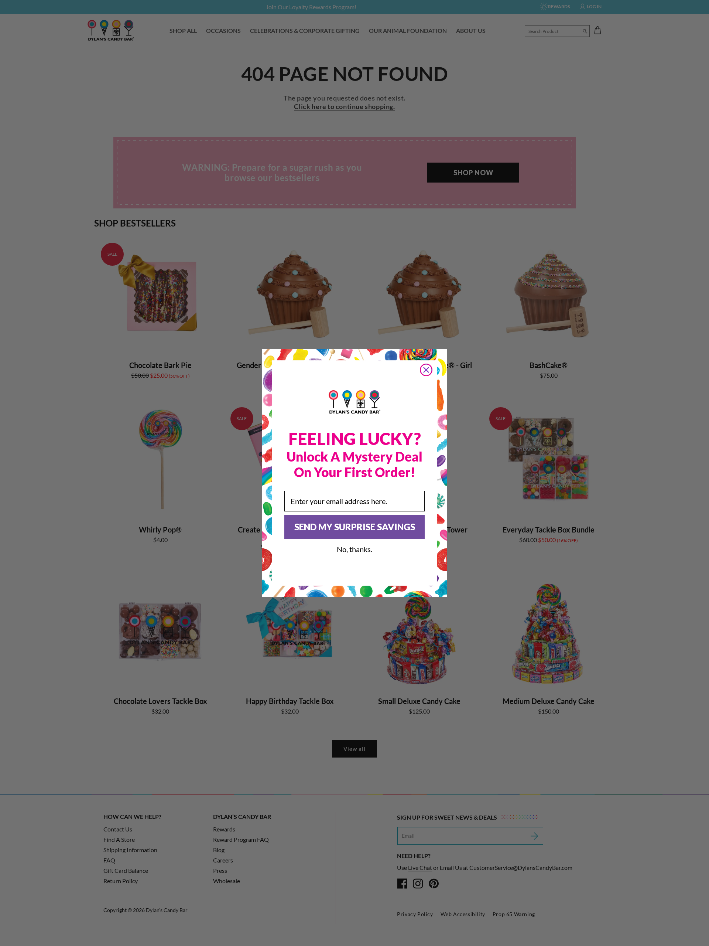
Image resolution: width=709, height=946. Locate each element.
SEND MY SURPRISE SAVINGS (354, 526)
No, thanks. (354, 549)
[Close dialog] (426, 370)
